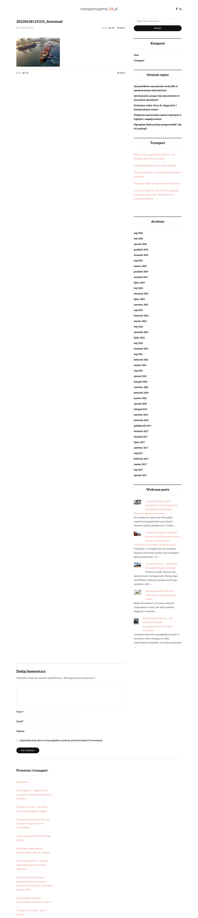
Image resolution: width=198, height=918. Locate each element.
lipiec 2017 (139, 442)
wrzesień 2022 (141, 332)
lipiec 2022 (139, 337)
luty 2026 (138, 238)
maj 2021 (138, 354)
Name (19, 711)
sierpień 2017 (141, 436)
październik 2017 (142, 425)
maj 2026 (138, 233)
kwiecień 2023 (141, 315)
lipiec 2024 (139, 282)
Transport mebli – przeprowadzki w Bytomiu (157, 183)
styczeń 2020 (140, 403)
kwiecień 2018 (141, 420)
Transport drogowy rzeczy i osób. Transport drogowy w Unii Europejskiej (33, 823)
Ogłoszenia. (22, 782)
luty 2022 (138, 343)
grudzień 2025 (141, 249)
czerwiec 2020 (141, 387)
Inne (136, 55)
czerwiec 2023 (141, 304)
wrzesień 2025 (141, 255)
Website (20, 731)
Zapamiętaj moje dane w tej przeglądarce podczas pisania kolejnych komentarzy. (61, 740)
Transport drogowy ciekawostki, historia (155, 165)
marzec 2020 (140, 398)
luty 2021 (138, 370)
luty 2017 (138, 469)
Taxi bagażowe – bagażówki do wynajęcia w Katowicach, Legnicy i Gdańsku (34, 794)
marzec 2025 (140, 266)
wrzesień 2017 (141, 431)
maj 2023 (138, 310)
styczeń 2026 (140, 244)
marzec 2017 (140, 464)
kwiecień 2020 (141, 392)
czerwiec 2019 (141, 414)
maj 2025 (138, 260)
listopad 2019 (140, 409)
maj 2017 (138, 453)
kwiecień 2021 (141, 359)
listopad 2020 (140, 381)
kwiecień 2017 (141, 458)
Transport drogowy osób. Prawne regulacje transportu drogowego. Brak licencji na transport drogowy (156, 194)
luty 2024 (138, 288)
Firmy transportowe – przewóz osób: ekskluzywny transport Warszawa (32, 864)
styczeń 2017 (140, 475)
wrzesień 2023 (141, 293)
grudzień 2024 (141, 271)
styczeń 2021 (140, 376)
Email (19, 721)
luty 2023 (138, 326)
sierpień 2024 (141, 277)
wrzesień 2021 (141, 348)
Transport (139, 60)
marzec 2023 (140, 321)
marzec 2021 (140, 365)
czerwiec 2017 (141, 447)
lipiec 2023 (139, 299)
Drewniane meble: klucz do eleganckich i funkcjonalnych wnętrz (160, 595)
